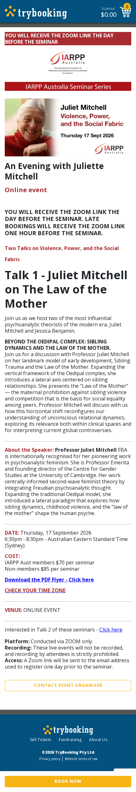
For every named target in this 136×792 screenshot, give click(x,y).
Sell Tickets (40, 739)
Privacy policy (49, 759)
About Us (98, 739)
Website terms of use (81, 759)
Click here (110, 629)
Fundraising (70, 739)
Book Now (68, 781)
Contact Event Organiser (68, 685)
